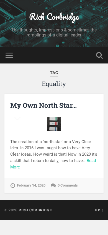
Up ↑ (99, 210)
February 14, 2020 (31, 185)
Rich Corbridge (54, 16)
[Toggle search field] (99, 55)
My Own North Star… (43, 105)
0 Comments (68, 185)
